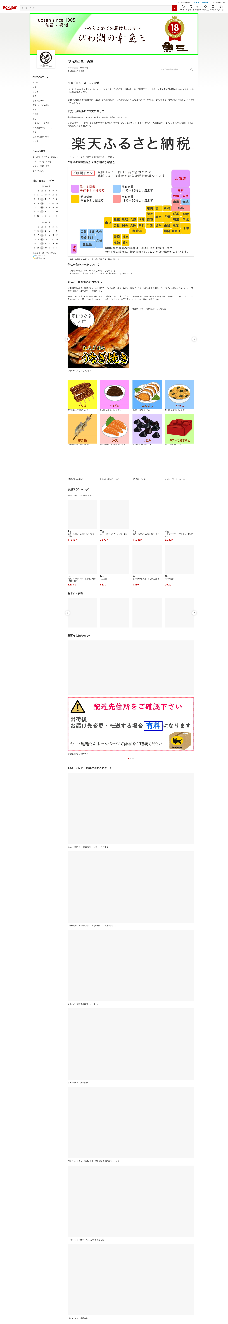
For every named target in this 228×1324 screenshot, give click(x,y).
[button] (219, 9)
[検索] (174, 14)
